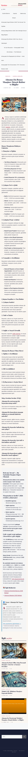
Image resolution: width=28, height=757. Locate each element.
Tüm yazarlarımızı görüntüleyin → (12, 623)
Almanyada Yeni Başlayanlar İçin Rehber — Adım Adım (13, 58)
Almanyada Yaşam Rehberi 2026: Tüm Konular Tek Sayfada (13, 24)
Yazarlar (15, 13)
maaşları (8, 127)
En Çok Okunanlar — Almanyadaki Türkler (14, 47)
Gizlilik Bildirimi (6, 13)
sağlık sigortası (16, 333)
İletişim (14, 17)
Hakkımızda (23, 13)
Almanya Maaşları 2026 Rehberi (13, 595)
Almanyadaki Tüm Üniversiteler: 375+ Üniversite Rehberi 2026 (13, 67)
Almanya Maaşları (18, 76)
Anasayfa (7, 76)
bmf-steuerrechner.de (18, 579)
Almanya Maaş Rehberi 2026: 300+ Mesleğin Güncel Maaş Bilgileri (14, 32)
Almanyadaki (22, 4)
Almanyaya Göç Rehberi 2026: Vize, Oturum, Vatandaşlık (12, 41)
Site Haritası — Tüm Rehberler (14, 52)
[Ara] (24, 737)
